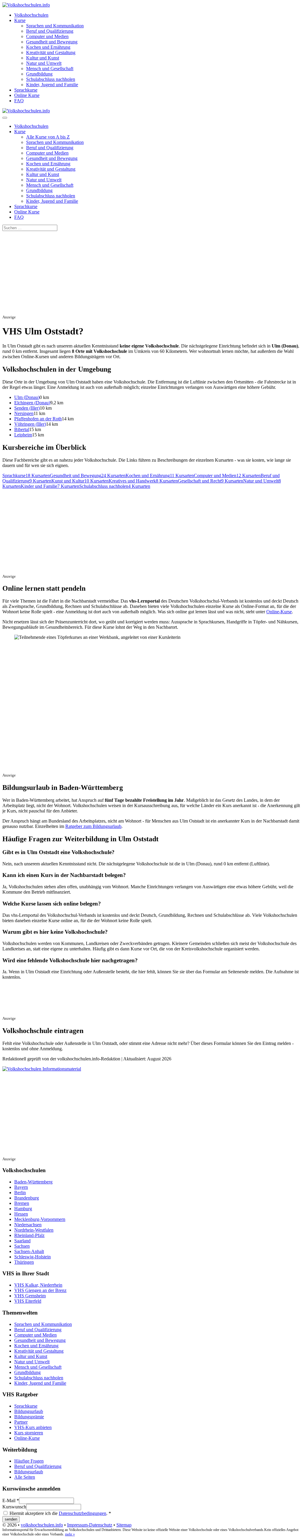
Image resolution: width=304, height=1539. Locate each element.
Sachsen (22, 1246)
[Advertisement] (152, 272)
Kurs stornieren (28, 1432)
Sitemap (124, 1524)
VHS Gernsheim (30, 1295)
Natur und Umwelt (43, 63)
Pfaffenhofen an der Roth (38, 418)
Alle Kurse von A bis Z (48, 136)
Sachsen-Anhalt (29, 1251)
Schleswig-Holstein (32, 1256)
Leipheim (23, 434)
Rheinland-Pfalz (29, 1235)
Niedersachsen (28, 1224)
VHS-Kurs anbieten (33, 1427)
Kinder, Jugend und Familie (52, 84)
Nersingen (24, 413)
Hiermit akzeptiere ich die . (59, 1513)
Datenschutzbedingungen (82, 1513)
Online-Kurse (279, 611)
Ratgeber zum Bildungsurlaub (93, 826)
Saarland (22, 1240)
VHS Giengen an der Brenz (40, 1290)
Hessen (21, 1213)
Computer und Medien (47, 36)
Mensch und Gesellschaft (49, 68)
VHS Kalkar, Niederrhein (38, 1285)
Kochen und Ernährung (48, 47)
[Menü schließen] (4, 118)
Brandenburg (26, 1197)
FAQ (19, 100)
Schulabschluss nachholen (50, 79)
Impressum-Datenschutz (89, 1524)
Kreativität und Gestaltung (50, 52)
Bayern (21, 1187)
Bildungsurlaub (28, 1411)
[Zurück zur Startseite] (26, 4)
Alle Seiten (24, 1477)
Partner (21, 1422)
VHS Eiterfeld (27, 1301)
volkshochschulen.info (42, 1524)
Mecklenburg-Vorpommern (39, 1219)
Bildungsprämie (29, 1416)
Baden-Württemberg (33, 1181)
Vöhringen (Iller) (30, 424)
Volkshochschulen (31, 15)
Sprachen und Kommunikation (55, 25)
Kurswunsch (14, 1506)
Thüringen (24, 1262)
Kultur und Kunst (42, 57)
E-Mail (10, 1500)
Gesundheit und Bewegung (51, 41)
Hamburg (23, 1208)
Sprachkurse (25, 89)
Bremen (21, 1203)
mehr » (70, 1534)
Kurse (20, 20)
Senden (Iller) (27, 408)
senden (11, 1519)
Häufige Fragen (29, 1460)
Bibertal (21, 429)
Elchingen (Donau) (32, 402)
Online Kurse (26, 95)
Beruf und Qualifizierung (49, 31)
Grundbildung (39, 73)
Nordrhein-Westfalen (33, 1230)
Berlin (20, 1192)
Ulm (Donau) (26, 397)
